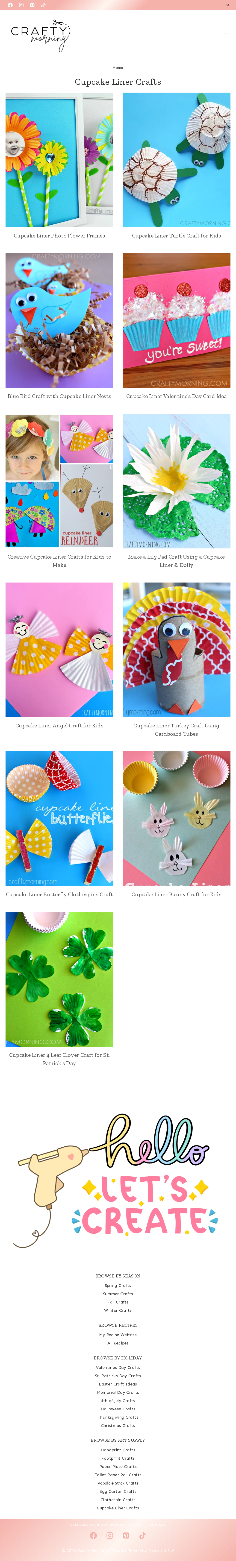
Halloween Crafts (118, 1409)
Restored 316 (161, 1550)
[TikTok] (43, 5)
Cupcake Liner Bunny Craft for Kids (176, 894)
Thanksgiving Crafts (118, 1417)
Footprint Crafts (118, 1458)
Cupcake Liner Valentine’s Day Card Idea (176, 396)
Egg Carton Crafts (117, 1491)
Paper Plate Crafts (118, 1466)
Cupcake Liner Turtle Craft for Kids (176, 235)
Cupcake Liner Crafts (118, 1508)
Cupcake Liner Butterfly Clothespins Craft (59, 894)
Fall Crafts (118, 1302)
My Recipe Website (118, 1334)
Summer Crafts (118, 1293)
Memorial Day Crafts (118, 1392)
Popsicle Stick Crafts (118, 1483)
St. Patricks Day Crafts (118, 1375)
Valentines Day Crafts (118, 1367)
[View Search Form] (227, 5)
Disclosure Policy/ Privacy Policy (106, 1524)
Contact (158, 1524)
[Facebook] (10, 5)
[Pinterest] (32, 5)
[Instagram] (21, 5)
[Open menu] (226, 31)
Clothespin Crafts (118, 1499)
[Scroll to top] (225, 1543)
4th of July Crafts (118, 1400)
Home (118, 68)
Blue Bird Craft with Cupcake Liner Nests (59, 396)
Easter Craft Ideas (118, 1384)
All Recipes (118, 1343)
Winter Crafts (118, 1310)
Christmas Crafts (118, 1425)
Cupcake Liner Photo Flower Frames (59, 235)
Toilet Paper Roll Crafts (118, 1474)
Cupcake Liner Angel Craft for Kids (59, 725)
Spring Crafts (118, 1285)
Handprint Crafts (118, 1450)
